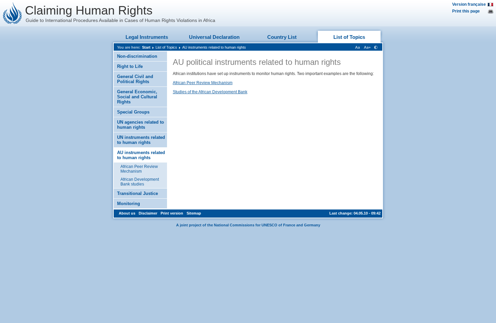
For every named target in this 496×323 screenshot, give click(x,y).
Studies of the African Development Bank (210, 92)
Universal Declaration (214, 37)
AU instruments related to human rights (214, 47)
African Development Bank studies (139, 182)
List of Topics (349, 37)
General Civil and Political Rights (135, 79)
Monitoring (128, 203)
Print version (172, 213)
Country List (282, 37)
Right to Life (130, 66)
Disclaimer (148, 213)
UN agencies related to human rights (140, 125)
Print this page (466, 11)
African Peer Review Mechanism (139, 169)
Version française (469, 4)
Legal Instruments (147, 37)
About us (127, 213)
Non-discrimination (137, 56)
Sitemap (194, 213)
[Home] (12, 13)
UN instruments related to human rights (141, 140)
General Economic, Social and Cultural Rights (137, 96)
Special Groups (133, 112)
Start (146, 47)
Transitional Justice (137, 193)
